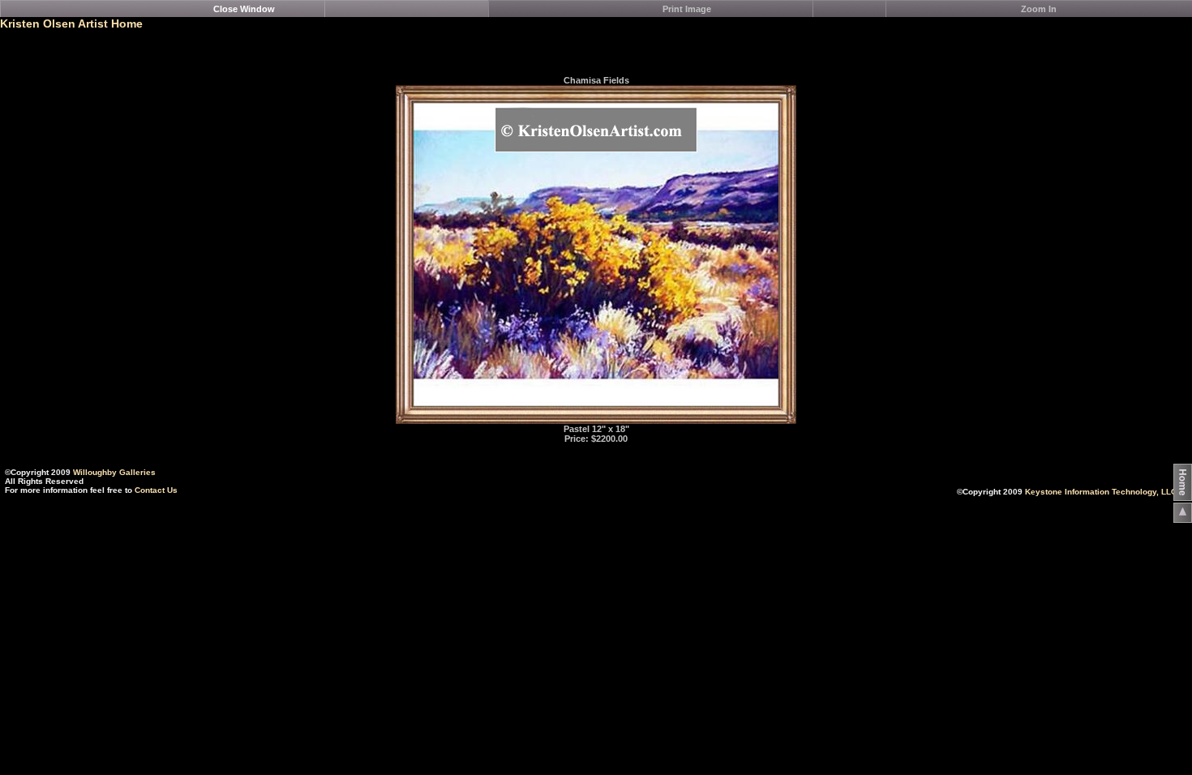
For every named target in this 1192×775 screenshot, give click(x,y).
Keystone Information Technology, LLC (1101, 491)
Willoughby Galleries (114, 472)
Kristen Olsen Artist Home (71, 23)
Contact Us (156, 490)
